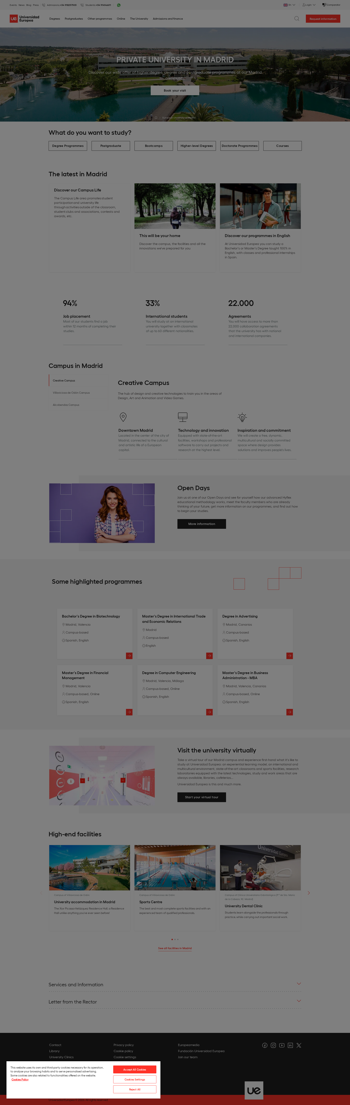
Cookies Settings (135, 1079)
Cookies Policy (20, 1079)
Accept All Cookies (134, 1069)
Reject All (134, 1089)
